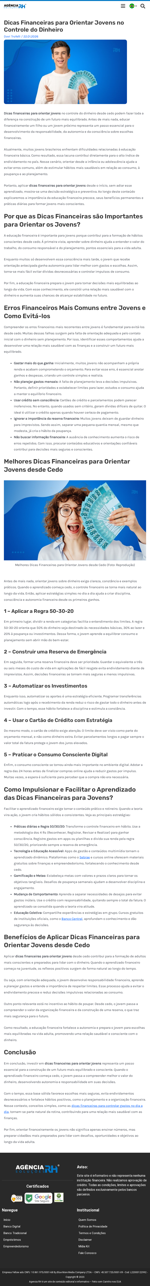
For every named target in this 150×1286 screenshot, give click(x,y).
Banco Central (72, 919)
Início (7, 1220)
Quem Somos (87, 1220)
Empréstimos (12, 1240)
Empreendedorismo (16, 1246)
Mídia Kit (84, 1246)
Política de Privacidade (93, 1226)
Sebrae (84, 857)
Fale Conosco (87, 1253)
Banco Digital (12, 1226)
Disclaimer (85, 1240)
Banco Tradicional (15, 1233)
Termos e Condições (92, 1233)
